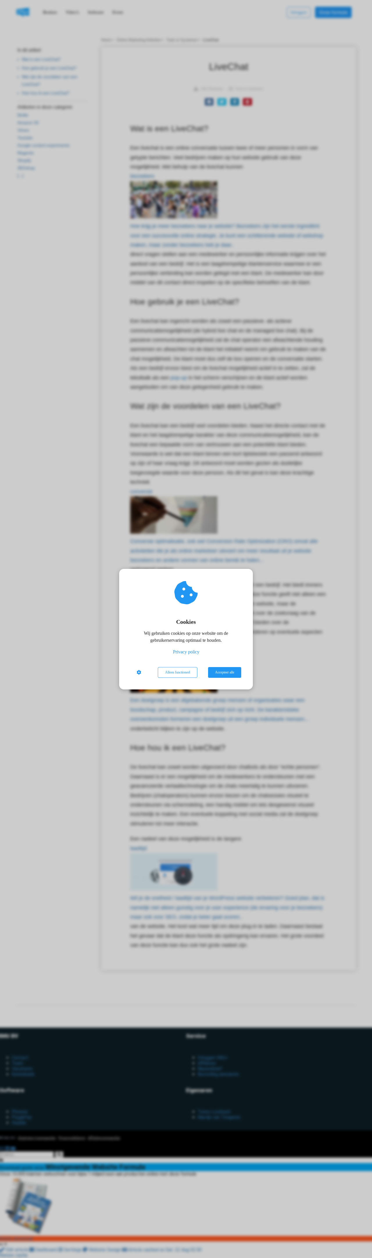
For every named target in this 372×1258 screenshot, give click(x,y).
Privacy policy (186, 651)
